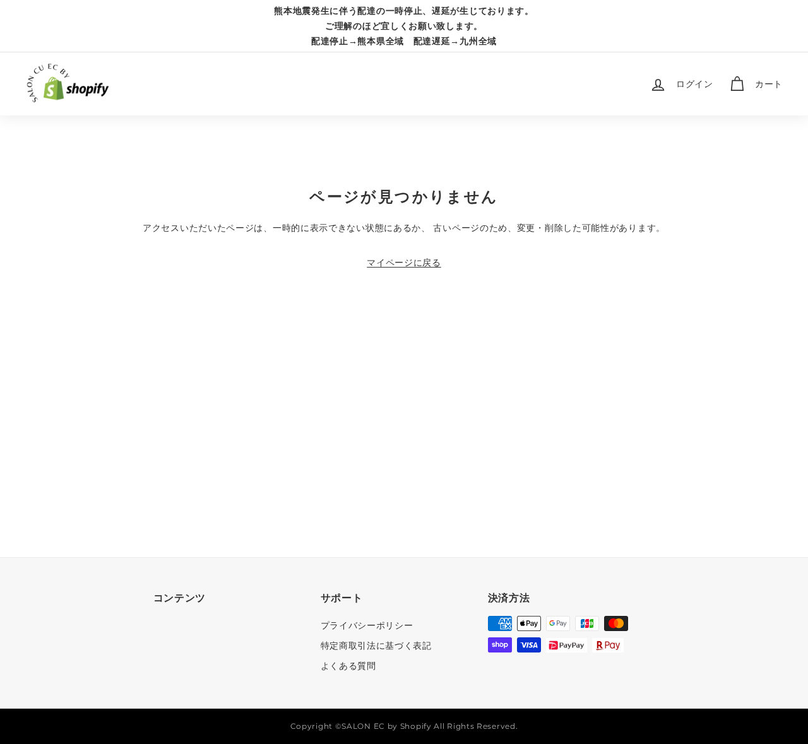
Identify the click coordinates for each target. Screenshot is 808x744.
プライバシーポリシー (367, 625)
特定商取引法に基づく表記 (376, 645)
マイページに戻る (404, 262)
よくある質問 (348, 665)
